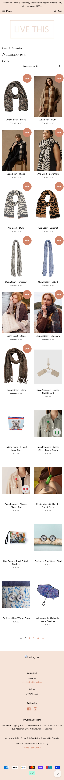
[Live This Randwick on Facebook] (29, 709)
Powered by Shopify (50, 738)
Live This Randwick (31, 738)
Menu (9, 11)
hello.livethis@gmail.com (32, 682)
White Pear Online (32, 747)
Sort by (5, 61)
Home (4, 48)
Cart (59, 11)
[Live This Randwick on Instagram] (35, 709)
